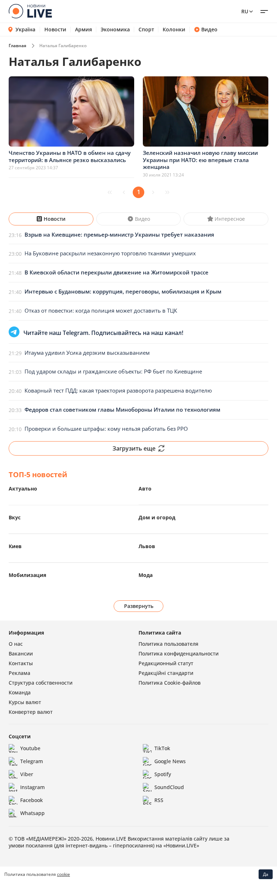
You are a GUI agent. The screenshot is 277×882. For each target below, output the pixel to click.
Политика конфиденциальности (178, 653)
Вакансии (21, 653)
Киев (15, 546)
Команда (20, 692)
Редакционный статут (165, 663)
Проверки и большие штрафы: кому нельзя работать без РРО (106, 428)
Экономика (115, 29)
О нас (16, 643)
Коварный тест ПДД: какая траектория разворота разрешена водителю (118, 390)
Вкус (15, 517)
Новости (55, 29)
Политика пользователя (168, 643)
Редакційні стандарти (165, 673)
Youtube (30, 748)
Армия (83, 29)
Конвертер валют (31, 711)
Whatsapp (32, 813)
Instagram (32, 787)
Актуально (23, 488)
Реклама (19, 673)
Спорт (146, 29)
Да (265, 874)
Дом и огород (156, 517)
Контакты (21, 663)
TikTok (162, 748)
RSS (158, 800)
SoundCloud (169, 787)
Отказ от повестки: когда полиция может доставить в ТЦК (101, 310)
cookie (63, 874)
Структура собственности (40, 682)
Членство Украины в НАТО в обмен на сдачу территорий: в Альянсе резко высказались (70, 156)
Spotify (162, 774)
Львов (146, 546)
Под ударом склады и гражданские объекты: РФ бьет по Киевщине (113, 371)
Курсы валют (25, 702)
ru (244, 11)
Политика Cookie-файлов (169, 682)
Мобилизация (27, 575)
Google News (170, 761)
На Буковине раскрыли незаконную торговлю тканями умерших (110, 253)
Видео (209, 29)
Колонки (174, 29)
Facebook (31, 800)
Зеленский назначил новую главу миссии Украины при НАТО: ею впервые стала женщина (200, 159)
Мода (145, 575)
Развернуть (138, 606)
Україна (25, 29)
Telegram (31, 761)
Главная (17, 45)
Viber (26, 774)
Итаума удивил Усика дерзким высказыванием (87, 352)
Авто (144, 488)
